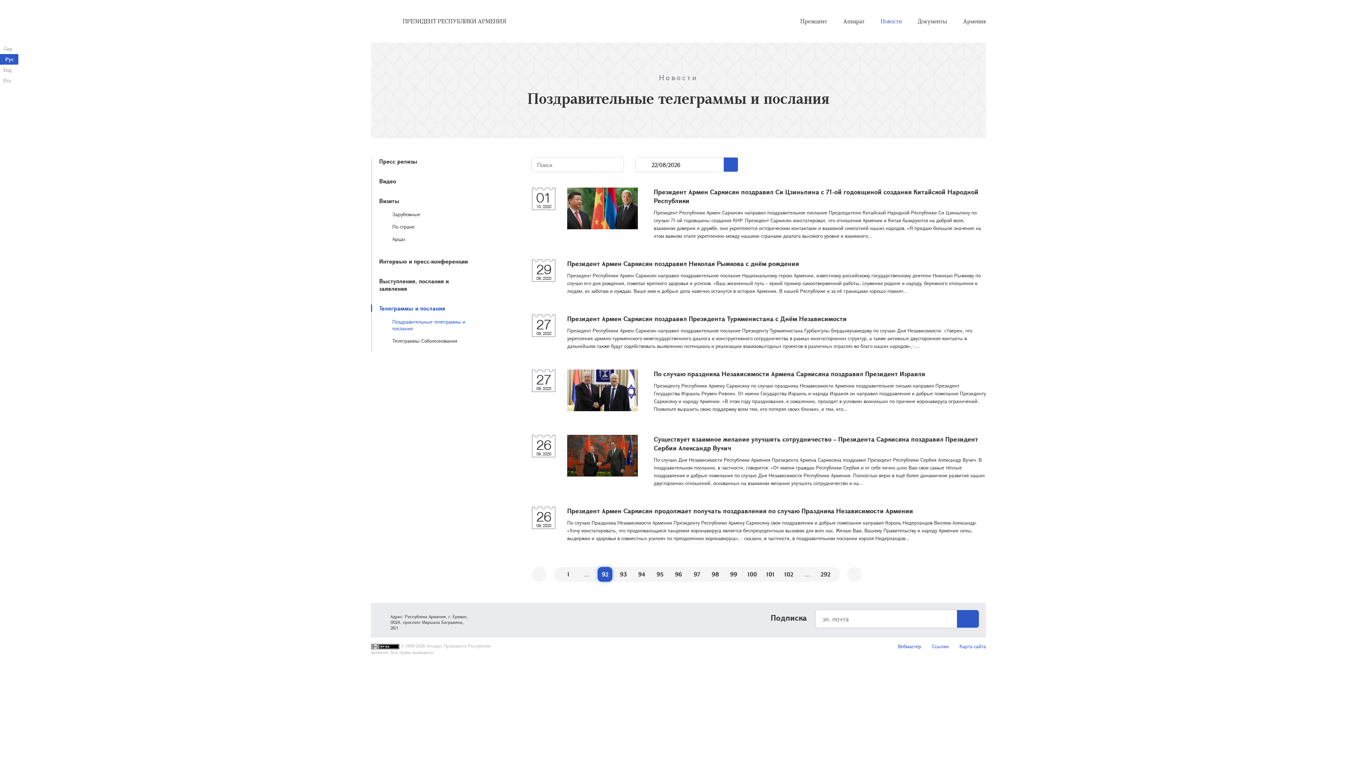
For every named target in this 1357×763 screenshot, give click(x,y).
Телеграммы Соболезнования (424, 340)
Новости (891, 21)
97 (697, 574)
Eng (8, 69)
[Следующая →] (854, 574)
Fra (7, 80)
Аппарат (854, 21)
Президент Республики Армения (454, 21)
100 (752, 574)
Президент (813, 21)
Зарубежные (406, 214)
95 (660, 574)
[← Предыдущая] (539, 574)
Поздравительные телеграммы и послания (428, 325)
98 (715, 574)
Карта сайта (972, 646)
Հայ (8, 48)
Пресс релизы (398, 161)
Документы (932, 21)
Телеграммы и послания (412, 308)
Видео (387, 181)
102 (788, 574)
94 (641, 574)
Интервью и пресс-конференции (423, 261)
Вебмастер (909, 646)
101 (770, 574)
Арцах (398, 239)
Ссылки (940, 646)
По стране (403, 226)
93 (623, 574)
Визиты (389, 201)
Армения (974, 21)
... (643, 164)
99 (733, 574)
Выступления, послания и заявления (414, 284)
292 (825, 574)
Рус (9, 59)
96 (678, 574)
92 (605, 574)
